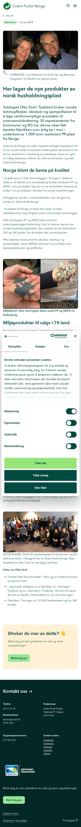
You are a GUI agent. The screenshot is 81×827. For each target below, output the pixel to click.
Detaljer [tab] (40, 346)
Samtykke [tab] (14, 346)
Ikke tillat (40, 487)
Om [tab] (66, 346)
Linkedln (48, 750)
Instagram (49, 743)
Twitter (47, 753)
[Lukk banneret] (75, 336)
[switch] (71, 423)
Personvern (8, 820)
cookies (23, 820)
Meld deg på (19, 658)
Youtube (48, 746)
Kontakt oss (15, 691)
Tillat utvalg (40, 475)
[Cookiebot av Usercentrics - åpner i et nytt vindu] (51, 336)
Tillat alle (40, 463)
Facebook (48, 740)
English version (10, 813)
